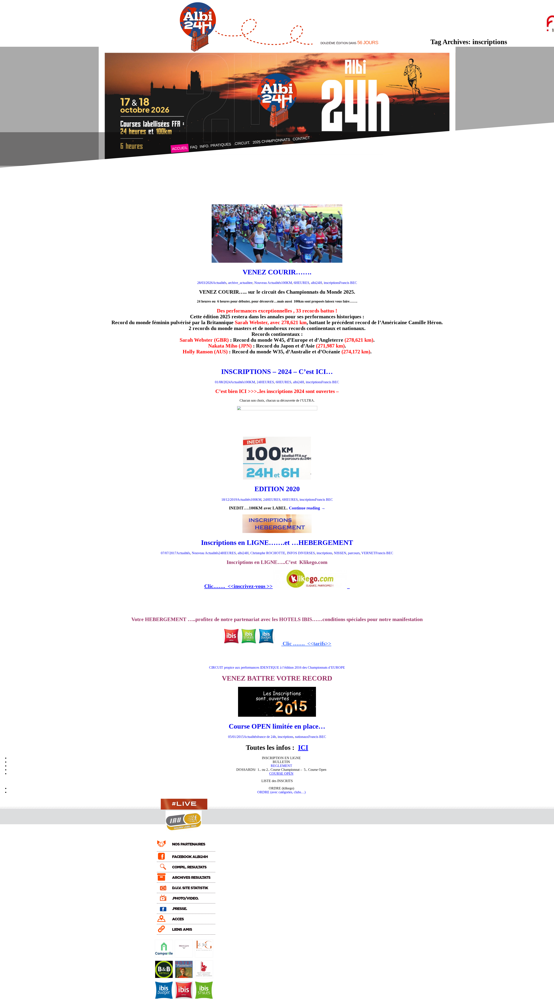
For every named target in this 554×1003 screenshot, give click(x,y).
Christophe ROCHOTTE (267, 553)
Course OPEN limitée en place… (277, 726)
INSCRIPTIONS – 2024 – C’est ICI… (277, 371)
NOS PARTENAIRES (188, 844)
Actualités (219, 283)
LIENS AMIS (182, 929)
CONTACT (301, 138)
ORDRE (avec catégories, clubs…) (281, 792)
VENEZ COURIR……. (277, 272)
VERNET (368, 553)
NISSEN (340, 553)
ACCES (178, 919)
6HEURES (301, 283)
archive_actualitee (240, 283)
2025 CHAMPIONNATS (271, 141)
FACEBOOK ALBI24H (190, 857)
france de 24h (266, 737)
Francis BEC (348, 283)
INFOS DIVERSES (301, 553)
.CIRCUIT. (241, 143)
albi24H (316, 283)
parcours (354, 553)
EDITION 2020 (277, 489)
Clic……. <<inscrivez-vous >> (238, 586)
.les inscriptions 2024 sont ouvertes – (298, 391)
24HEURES (265, 382)
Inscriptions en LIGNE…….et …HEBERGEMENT (277, 542)
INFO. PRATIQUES (215, 145)
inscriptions (331, 283)
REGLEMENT (281, 766)
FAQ (193, 147)
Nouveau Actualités (267, 283)
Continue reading (307, 508)
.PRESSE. (179, 909)
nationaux (301, 737)
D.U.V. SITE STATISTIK (190, 888)
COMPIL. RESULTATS (189, 867)
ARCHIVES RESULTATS (191, 877)
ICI (303, 747)
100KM (286, 283)
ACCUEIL (179, 148)
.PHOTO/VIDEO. (185, 898)
